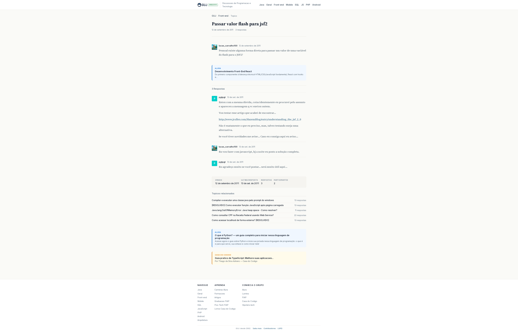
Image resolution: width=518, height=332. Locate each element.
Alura (244, 290)
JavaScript (202, 309)
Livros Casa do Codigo (225, 309)
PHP (308, 5)
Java (261, 5)
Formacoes (219, 293)
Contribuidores (270, 328)
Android (316, 5)
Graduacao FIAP (221, 301)
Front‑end (279, 5)
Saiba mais (257, 328)
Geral (269, 5)
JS (302, 5)
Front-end (223, 16)
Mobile (289, 5)
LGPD (280, 328)
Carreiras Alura (221, 290)
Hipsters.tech (248, 305)
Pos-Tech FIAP (221, 305)
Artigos (217, 297)
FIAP (244, 297)
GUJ (214, 16)
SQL (297, 5)
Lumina (245, 293)
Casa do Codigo (249, 301)
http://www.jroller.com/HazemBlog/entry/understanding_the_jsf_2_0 (260, 119)
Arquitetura (202, 320)
